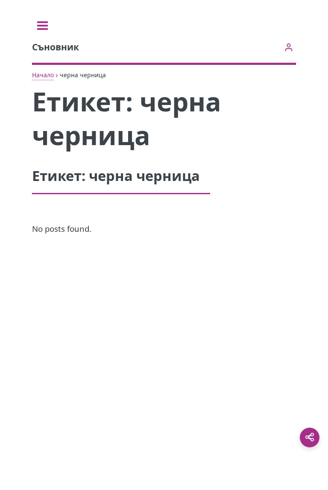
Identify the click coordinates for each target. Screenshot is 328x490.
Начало (43, 75)
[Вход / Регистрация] (288, 47)
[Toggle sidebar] (42, 25)
